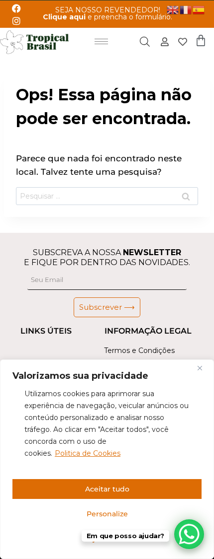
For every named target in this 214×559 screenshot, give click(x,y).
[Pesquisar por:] (107, 196)
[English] (173, 9)
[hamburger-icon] (101, 41)
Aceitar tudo (107, 489)
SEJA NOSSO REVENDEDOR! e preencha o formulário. (107, 13)
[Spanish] (199, 9)
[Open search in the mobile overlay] (145, 42)
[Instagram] (16, 20)
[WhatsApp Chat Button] (189, 534)
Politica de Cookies (87, 453)
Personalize (107, 513)
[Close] (204, 368)
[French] (186, 9)
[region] (107, 459)
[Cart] (201, 40)
